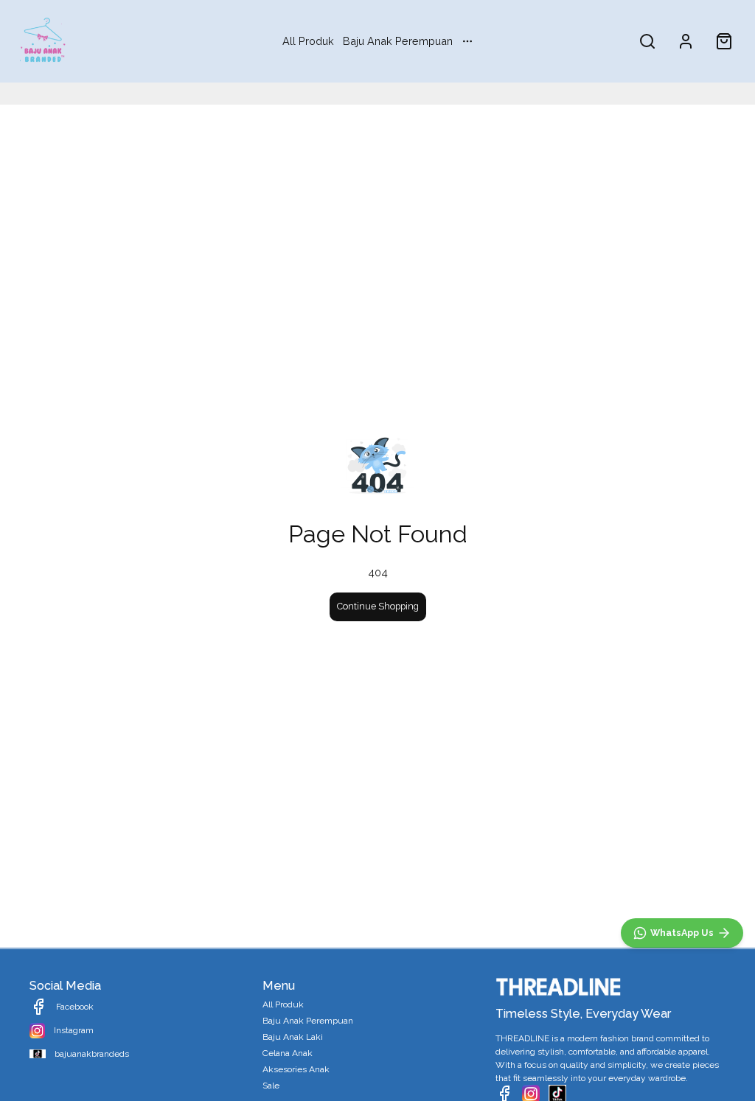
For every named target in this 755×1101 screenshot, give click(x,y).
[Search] (647, 41)
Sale (270, 1085)
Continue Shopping (378, 606)
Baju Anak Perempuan (398, 41)
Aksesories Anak (296, 1069)
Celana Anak (287, 1053)
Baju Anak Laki (292, 1037)
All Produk (308, 41)
